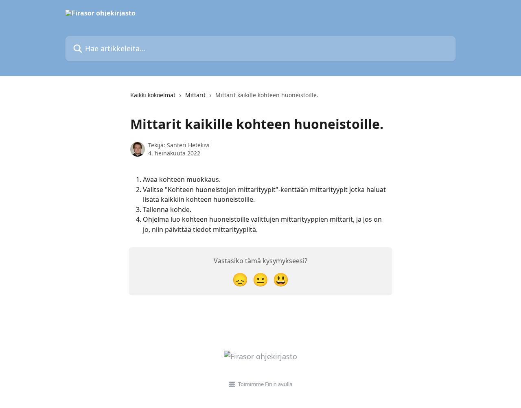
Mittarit (195, 95)
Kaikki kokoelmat (152, 95)
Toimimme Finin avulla (265, 384)
